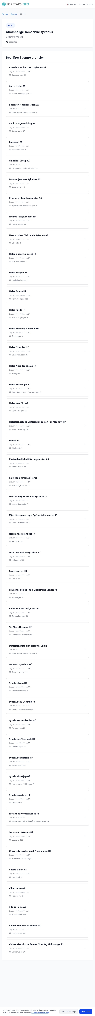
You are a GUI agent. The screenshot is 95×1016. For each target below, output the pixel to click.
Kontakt (90, 4)
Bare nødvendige (69, 1011)
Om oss (82, 4)
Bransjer (14, 14)
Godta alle (86, 1011)
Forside (5, 14)
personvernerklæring (40, 1013)
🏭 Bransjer (72, 4)
